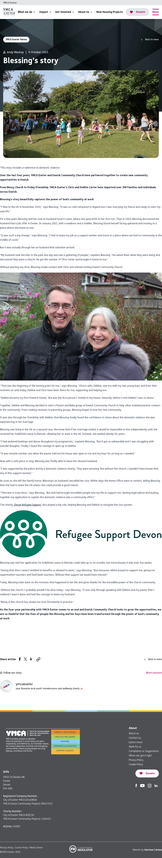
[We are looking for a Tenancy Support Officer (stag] (122, 701)
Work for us (135, 746)
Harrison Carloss (153, 850)
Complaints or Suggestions (144, 751)
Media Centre (36, 847)
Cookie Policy (136, 764)
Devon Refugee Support (27, 504)
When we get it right (140, 755)
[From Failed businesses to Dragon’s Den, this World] (13, 701)
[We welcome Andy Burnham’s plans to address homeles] (40, 701)
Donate (140, 11)
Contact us (135, 737)
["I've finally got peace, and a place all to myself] (149, 701)
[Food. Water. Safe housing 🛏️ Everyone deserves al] (67, 701)
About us (134, 733)
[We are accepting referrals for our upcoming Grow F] (94, 701)
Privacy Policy (136, 759)
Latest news (136, 742)
